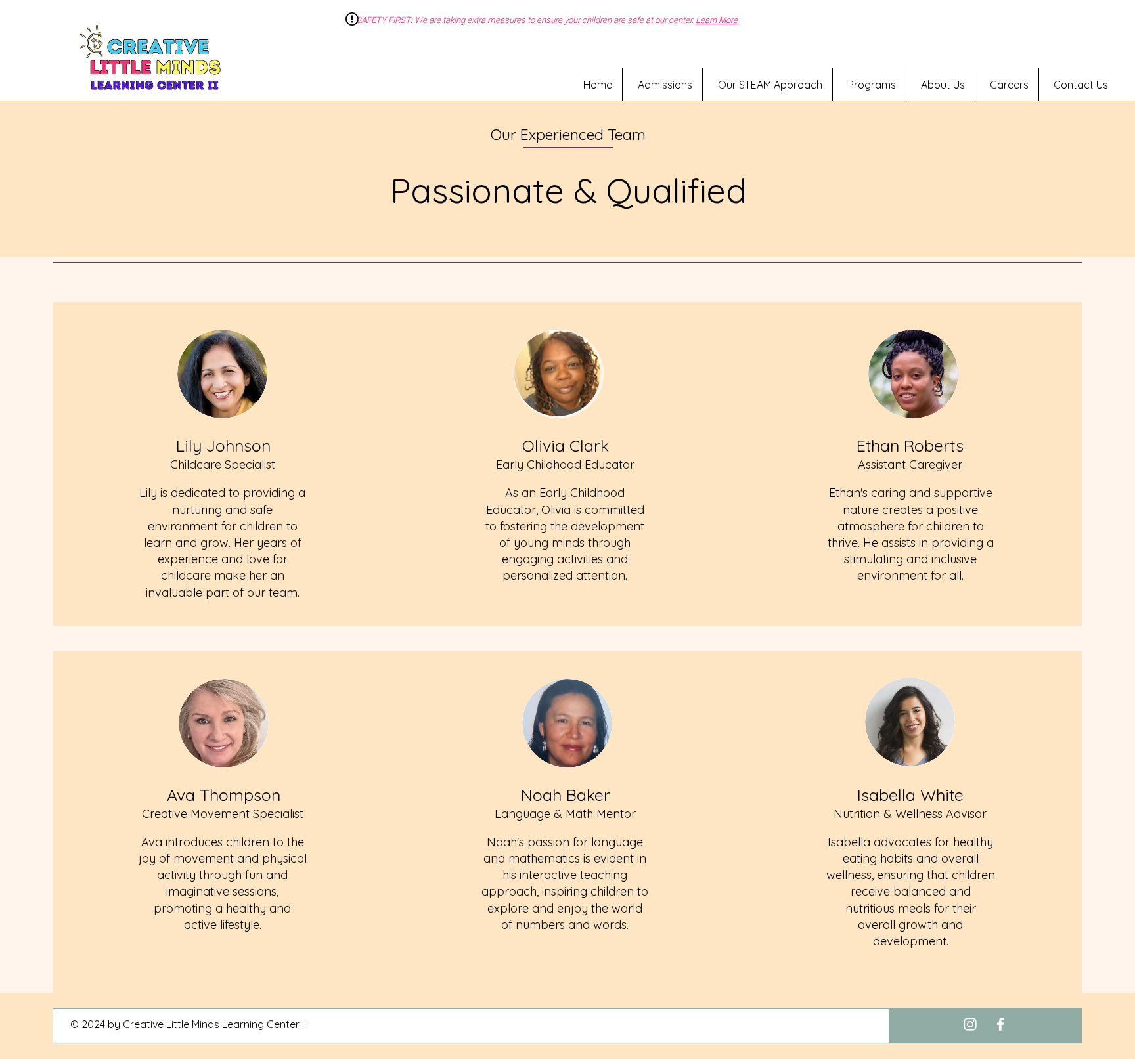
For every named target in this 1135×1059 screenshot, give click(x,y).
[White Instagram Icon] (970, 1024)
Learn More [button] (717, 20)
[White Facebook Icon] (1000, 1024)
